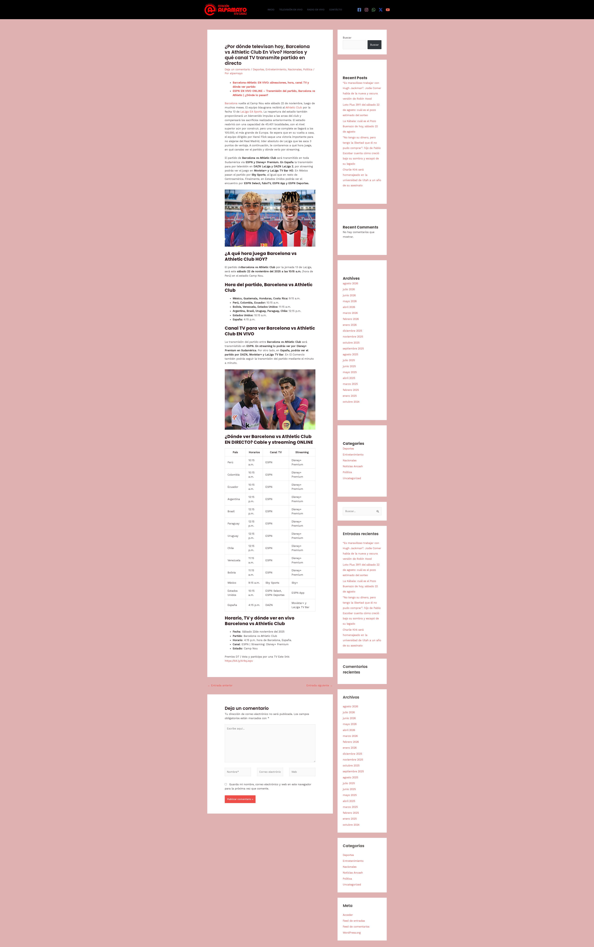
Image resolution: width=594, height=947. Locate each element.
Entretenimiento (276, 69)
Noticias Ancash (353, 466)
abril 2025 (349, 378)
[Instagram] (366, 10)
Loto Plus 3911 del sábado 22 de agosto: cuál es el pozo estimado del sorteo (361, 110)
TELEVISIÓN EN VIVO (291, 9)
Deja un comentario (237, 69)
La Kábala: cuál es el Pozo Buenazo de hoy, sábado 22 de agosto (360, 126)
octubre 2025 (351, 342)
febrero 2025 (351, 389)
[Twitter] (381, 10)
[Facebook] (359, 10)
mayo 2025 (350, 372)
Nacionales (295, 69)
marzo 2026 (350, 312)
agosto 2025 (350, 354)
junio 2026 (349, 295)
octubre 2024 (351, 401)
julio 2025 (349, 360)
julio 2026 (349, 289)
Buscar (347, 37)
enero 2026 (350, 324)
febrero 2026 (351, 319)
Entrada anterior (220, 685)
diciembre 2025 (352, 330)
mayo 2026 (350, 301)
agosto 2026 (350, 283)
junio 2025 (349, 366)
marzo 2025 (350, 383)
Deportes (258, 69)
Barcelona (231, 103)
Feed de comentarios (356, 926)
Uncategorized (352, 478)
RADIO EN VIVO (316, 9)
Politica (307, 69)
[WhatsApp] (374, 10)
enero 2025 (350, 395)
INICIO (271, 9)
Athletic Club (294, 107)
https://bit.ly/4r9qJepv (239, 660)
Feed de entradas (354, 920)
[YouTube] (388, 10)
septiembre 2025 (353, 348)
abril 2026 (349, 307)
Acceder (348, 914)
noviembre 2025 (353, 336)
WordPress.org (352, 932)
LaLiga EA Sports (251, 111)
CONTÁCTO (335, 9)
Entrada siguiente (319, 685)
